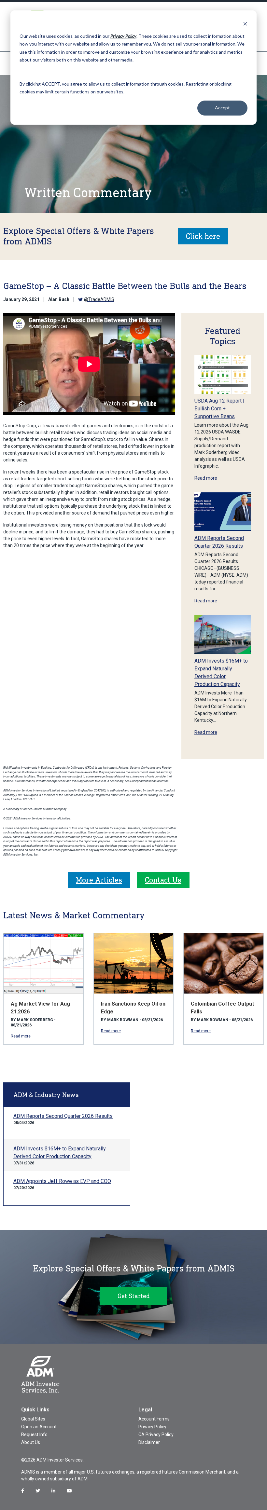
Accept (222, 107)
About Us (30, 1442)
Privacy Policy (152, 1426)
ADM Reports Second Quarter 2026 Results (63, 1116)
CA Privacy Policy (156, 1434)
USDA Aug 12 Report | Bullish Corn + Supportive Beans (219, 408)
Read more (205, 478)
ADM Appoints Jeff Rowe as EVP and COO (62, 1181)
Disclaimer (149, 1442)
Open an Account (39, 1426)
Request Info (34, 1434)
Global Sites (33, 1418)
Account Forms (154, 1418)
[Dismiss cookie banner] (245, 24)
